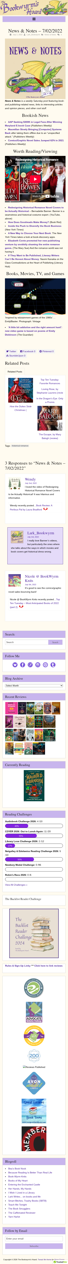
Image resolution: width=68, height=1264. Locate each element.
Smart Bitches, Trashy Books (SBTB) (27, 1200)
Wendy (30, 479)
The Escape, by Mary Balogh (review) (50, 436)
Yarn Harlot (14, 1216)
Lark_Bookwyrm (33, 35)
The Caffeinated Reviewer (21, 1212)
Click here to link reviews (48, 965)
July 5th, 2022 (30, 585)
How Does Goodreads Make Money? (28, 222)
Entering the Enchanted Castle (24, 1184)
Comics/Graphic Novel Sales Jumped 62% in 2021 (36, 140)
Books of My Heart (18, 1180)
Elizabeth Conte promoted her (32, 244)
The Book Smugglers (19, 1208)
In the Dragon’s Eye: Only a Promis (49, 400)
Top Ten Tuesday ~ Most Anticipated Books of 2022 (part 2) (35, 603)
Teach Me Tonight (17, 1204)
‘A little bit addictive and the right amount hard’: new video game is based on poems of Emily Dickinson (33, 331)
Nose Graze (59, 1260)
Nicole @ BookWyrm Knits (41, 578)
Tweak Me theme (44, 1260)
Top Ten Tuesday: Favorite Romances (50, 381)
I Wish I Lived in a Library (21, 1192)
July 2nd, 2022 (31, 483)
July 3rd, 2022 (33, 537)
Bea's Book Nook (17, 1168)
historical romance (20, 446)
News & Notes (50, 35)
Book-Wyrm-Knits (17, 1176)
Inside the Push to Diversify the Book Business (34, 226)
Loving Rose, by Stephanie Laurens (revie (50, 391)
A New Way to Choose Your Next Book (29, 233)
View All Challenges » (16, 884)
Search (55, 642)
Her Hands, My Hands (19, 1188)
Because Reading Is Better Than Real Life (30, 1172)
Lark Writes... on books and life (24, 1196)
